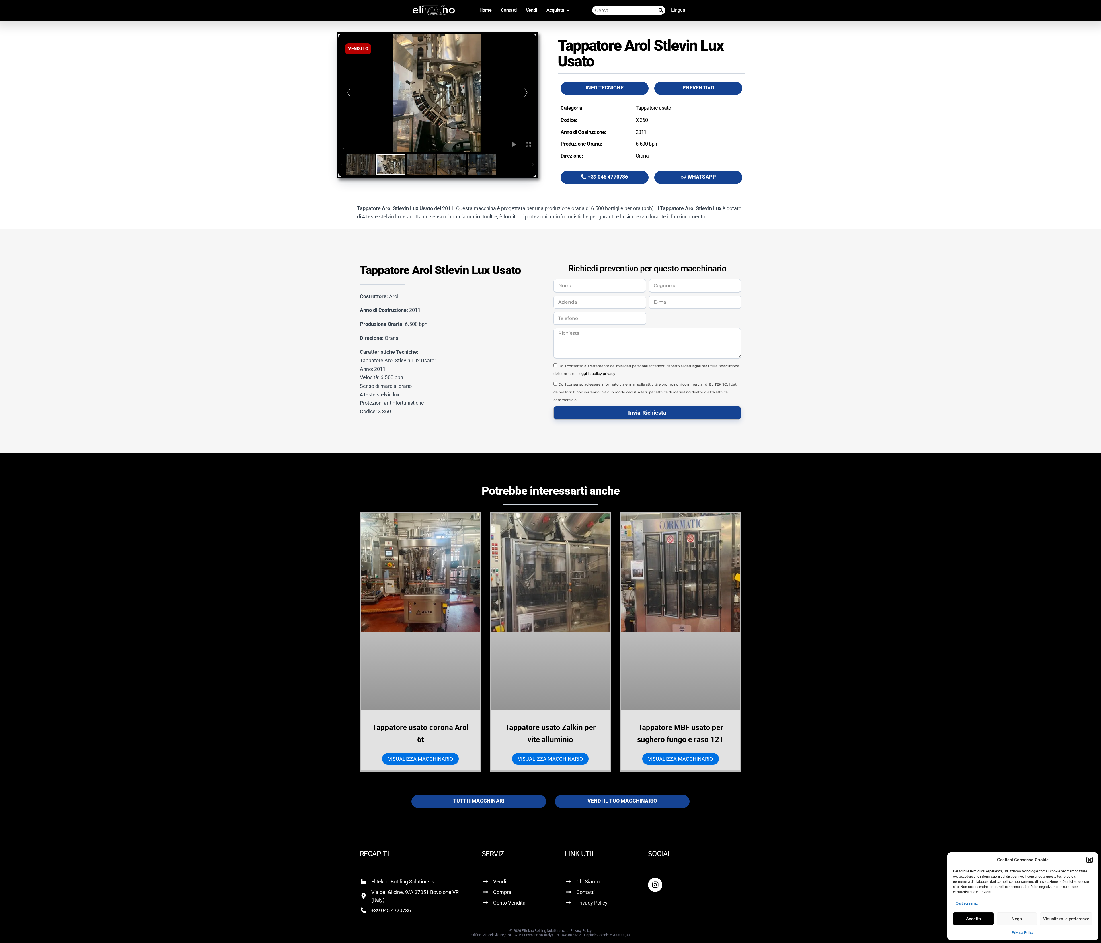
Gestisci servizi (967, 903)
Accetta (973, 919)
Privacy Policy (1023, 933)
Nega (1017, 919)
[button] (1089, 860)
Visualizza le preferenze (1066, 919)
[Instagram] (655, 885)
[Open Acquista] (568, 10)
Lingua (678, 10)
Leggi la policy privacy (596, 373)
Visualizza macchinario (420, 759)
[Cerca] (661, 10)
